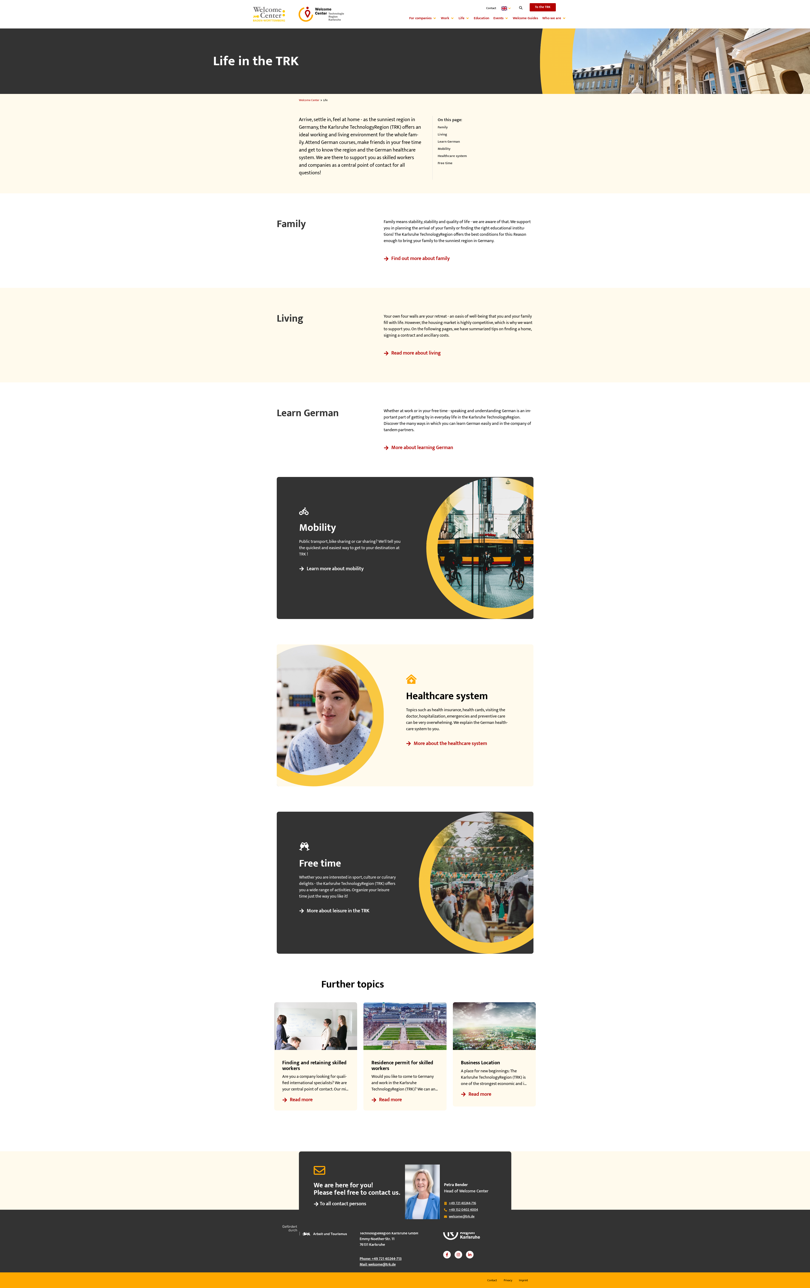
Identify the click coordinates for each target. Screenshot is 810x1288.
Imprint (523, 1280)
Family (443, 127)
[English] (507, 8)
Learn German (449, 142)
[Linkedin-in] (470, 1254)
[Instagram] (458, 1254)
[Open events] (507, 18)
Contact (491, 8)
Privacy (508, 1280)
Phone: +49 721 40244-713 (381, 1259)
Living (442, 134)
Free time (445, 163)
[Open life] (468, 18)
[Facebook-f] (447, 1254)
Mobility (444, 149)
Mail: (378, 1264)
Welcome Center (309, 100)
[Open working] (452, 18)
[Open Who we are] (564, 18)
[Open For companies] (435, 18)
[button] (521, 8)
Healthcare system (452, 156)
